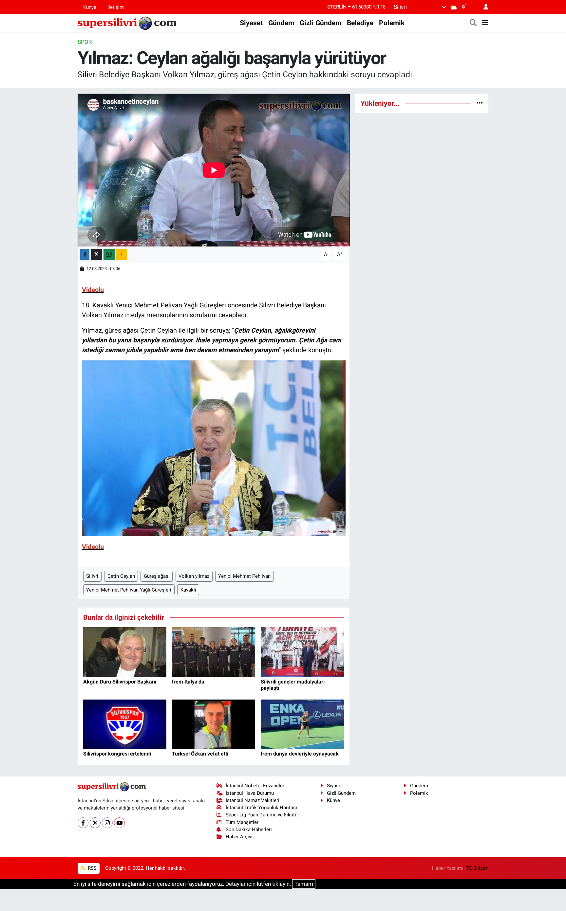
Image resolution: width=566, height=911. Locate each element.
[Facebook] (83, 822)
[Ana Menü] (485, 23)
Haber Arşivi (239, 837)
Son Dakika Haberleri (249, 829)
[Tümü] (480, 103)
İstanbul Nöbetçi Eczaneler (255, 786)
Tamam (303, 884)
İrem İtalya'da (188, 682)
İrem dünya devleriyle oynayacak (300, 754)
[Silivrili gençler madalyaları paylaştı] (302, 651)
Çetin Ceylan (121, 576)
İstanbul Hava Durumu (250, 793)
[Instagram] (107, 822)
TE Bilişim (477, 868)
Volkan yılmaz (194, 576)
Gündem (281, 23)
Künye (89, 7)
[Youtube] (119, 822)
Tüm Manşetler (242, 822)
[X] (95, 822)
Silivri (92, 576)
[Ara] (473, 23)
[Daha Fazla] (121, 254)
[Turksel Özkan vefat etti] (213, 723)
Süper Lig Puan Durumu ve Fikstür (262, 815)
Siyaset (251, 23)
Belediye (360, 23)
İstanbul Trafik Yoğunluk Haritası (261, 808)
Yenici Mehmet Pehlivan (244, 576)
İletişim (115, 7)
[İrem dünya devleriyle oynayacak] (302, 723)
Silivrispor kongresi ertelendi (117, 754)
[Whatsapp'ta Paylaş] (109, 254)
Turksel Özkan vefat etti (200, 754)
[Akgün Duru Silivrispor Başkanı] (124, 651)
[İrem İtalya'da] (213, 651)
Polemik (392, 23)
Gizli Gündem (320, 23)
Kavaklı (188, 590)
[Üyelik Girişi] (483, 7)
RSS (91, 868)
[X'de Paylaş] (96, 254)
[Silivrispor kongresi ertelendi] (124, 723)
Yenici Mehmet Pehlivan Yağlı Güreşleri (128, 590)
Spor (85, 42)
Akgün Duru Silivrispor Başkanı (119, 682)
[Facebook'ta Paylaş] (84, 254)
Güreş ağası (157, 576)
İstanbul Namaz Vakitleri (252, 800)
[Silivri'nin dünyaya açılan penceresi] (127, 22)
